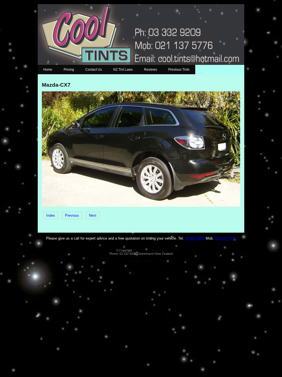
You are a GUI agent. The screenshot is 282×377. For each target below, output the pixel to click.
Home (47, 69)
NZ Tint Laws (123, 69)
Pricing (69, 69)
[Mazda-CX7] (141, 205)
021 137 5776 (225, 238)
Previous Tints (178, 69)
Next (92, 215)
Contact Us (93, 69)
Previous (72, 215)
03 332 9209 (195, 238)
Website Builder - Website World (141, 260)
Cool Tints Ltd (142, 250)
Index (50, 215)
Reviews (150, 69)
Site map (160, 250)
